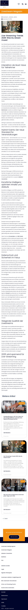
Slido (22, 108)
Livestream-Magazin (6, 550)
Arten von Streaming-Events (8, 584)
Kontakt (3, 592)
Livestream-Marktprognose (8, 546)
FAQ (2, 560)
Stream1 (8, 293)
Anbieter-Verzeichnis (6, 553)
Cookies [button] (3, 606)
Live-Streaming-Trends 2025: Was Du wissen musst (13, 457)
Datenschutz (4, 595)
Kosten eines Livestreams (7, 587)
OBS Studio (20, 236)
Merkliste (3, 557)
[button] (25, 4)
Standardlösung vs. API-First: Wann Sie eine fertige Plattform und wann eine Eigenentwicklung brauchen (13, 418)
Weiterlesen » (7, 432)
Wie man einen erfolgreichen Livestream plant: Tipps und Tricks (14, 495)
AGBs (2, 602)
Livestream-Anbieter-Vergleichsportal (11, 577)
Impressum (4, 599)
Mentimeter (4, 110)
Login (2, 569)
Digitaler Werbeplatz (6, 572)
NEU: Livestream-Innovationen (8, 580)
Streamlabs (12, 236)
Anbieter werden (5, 565)
